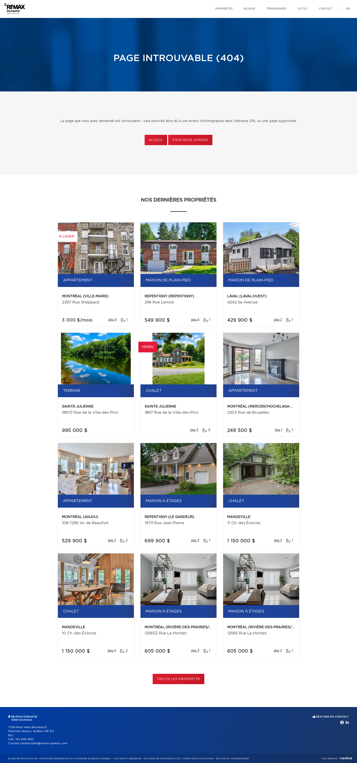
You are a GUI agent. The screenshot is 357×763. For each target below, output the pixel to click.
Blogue (249, 8)
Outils (303, 8)
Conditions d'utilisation (198, 759)
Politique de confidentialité (162, 759)
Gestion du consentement (233, 759)
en (348, 8)
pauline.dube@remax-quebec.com (43, 743)
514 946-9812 (24, 739)
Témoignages (276, 8)
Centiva (345, 758)
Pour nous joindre (190, 140)
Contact (326, 8)
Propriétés (224, 8)
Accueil (156, 140)
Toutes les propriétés (178, 679)
